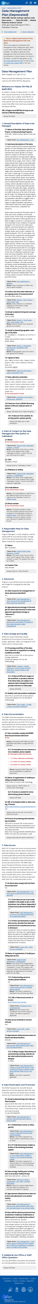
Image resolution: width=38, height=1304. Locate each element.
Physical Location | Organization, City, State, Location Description (18, 1181)
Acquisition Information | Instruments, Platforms (20, 398)
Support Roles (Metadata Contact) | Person (20, 446)
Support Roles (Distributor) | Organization (16, 960)
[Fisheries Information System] (10, 1292)
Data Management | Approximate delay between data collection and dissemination (20, 1045)
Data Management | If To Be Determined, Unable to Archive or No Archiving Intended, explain (22, 1156)
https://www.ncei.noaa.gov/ (17, 1002)
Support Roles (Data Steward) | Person (18, 552)
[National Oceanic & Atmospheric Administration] (23, 1292)
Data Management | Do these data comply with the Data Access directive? (20, 893)
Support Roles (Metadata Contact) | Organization (20, 474)
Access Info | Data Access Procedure (18, 1030)
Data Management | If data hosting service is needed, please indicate (22, 987)
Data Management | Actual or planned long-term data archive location (19, 1119)
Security (22, 1281)
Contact (14, 1279)
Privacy (15, 1281)
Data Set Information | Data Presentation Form (19, 372)
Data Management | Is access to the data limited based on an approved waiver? (22, 914)
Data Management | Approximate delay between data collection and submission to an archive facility (20, 1206)
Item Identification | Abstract (18, 282)
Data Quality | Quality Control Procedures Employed (19, 705)
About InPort (6, 1279)
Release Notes (24, 1279)
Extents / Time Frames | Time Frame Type (20, 301)
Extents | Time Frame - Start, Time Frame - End (20, 321)
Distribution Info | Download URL (21, 1007)
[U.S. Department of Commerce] (30, 1292)
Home (4, 8)
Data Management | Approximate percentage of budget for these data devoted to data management (20, 623)
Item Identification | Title (25, 140)
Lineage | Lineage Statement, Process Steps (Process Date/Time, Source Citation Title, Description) (19, 669)
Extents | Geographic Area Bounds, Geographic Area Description (19, 348)
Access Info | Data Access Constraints (21, 948)
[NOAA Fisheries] (17, 1292)
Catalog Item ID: (14, 8)
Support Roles (11, 499)
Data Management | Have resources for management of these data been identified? (19, 601)
